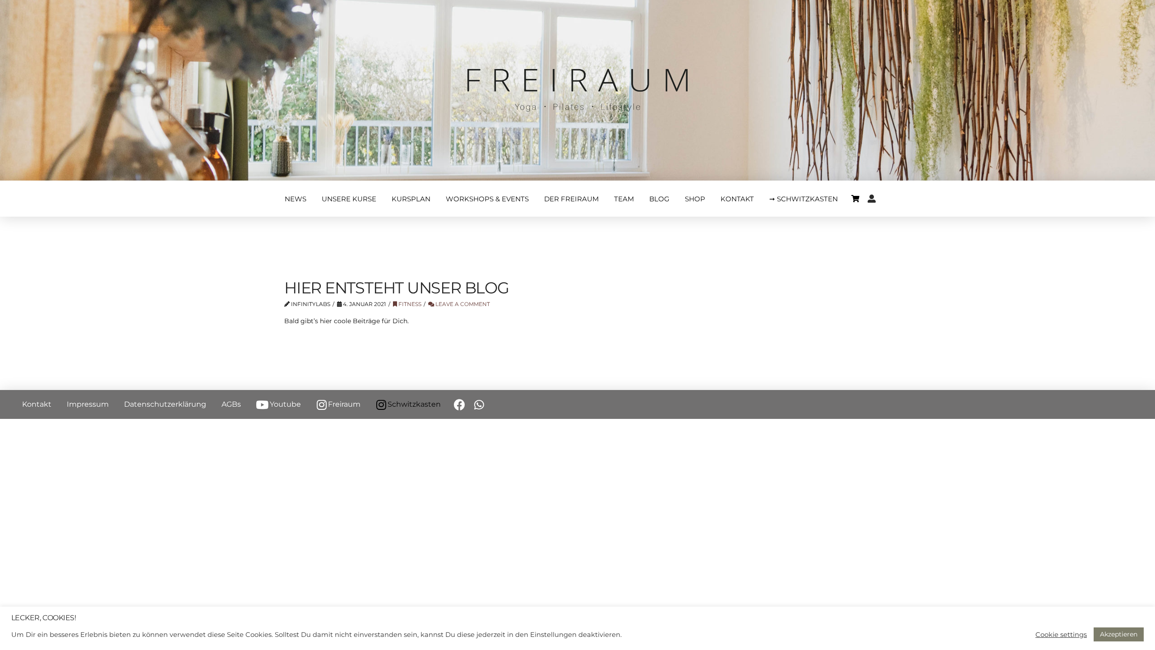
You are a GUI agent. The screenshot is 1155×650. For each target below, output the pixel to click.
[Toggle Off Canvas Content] (855, 199)
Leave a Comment (462, 304)
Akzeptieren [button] (1118, 634)
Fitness (409, 304)
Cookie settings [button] (1061, 635)
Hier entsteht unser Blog (396, 287)
